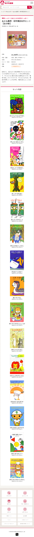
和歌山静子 (11, 26)
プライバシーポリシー (9, 523)
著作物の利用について (25, 523)
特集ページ (9, 515)
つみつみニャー (18, 453)
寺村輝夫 (4, 26)
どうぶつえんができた (18, 115)
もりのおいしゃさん (18, 245)
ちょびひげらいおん (18, 375)
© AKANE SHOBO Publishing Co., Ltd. (17, 531)
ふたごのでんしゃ (18, 219)
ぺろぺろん (18, 297)
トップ (2, 11)
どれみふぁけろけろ (18, 427)
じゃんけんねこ (18, 349)
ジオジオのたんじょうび (18, 323)
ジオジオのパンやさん (18, 479)
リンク (9, 519)
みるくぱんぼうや (18, 401)
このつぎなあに (18, 193)
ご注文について (25, 519)
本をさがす (8, 11)
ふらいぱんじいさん (18, 141)
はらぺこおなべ (18, 271)
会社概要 (25, 515)
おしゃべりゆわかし (18, 167)
